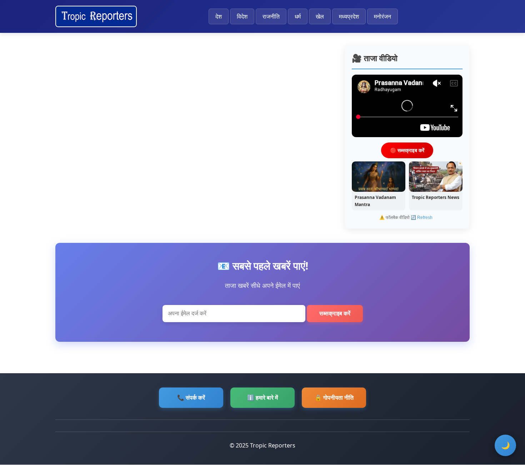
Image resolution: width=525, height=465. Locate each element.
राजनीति (271, 16)
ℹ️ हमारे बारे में (262, 397)
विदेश (242, 16)
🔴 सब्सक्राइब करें (407, 149)
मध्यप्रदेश (349, 16)
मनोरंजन (382, 16)
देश (218, 16)
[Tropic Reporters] (96, 16)
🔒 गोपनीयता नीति (334, 397)
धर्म (298, 16)
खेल (320, 16)
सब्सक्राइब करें (334, 313)
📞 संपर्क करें (191, 397)
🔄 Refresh (421, 217)
